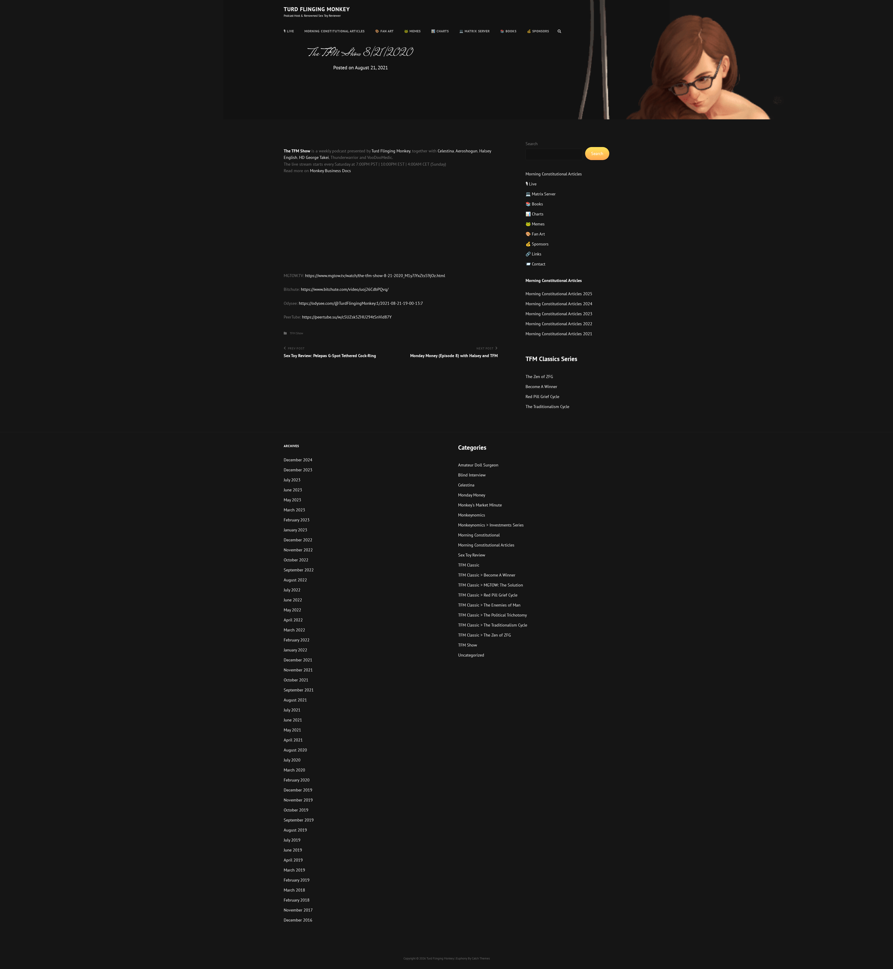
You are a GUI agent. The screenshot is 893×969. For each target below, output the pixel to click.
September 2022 (299, 570)
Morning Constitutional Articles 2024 (559, 303)
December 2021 (298, 660)
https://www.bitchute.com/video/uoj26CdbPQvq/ (344, 289)
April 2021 (293, 740)
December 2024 (298, 460)
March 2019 (294, 870)
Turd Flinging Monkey (317, 9)
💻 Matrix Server (474, 31)
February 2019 (297, 880)
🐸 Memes (412, 31)
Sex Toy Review (471, 555)
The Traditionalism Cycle (547, 406)
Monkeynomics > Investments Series (491, 525)
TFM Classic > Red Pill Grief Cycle (487, 595)
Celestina (446, 151)
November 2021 (298, 670)
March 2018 (294, 890)
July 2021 (292, 710)
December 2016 (298, 920)
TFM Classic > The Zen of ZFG (484, 635)
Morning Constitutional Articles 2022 (559, 323)
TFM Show (296, 333)
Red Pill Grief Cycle (542, 396)
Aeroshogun (466, 151)
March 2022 (294, 630)
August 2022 (295, 580)
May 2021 (292, 730)
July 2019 (292, 840)
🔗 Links (533, 254)
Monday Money (471, 495)
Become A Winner (541, 386)
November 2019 (298, 800)
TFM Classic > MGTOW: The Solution (490, 585)
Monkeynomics (471, 515)
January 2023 (295, 530)
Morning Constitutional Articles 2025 (559, 293)
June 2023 (293, 490)
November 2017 (298, 910)
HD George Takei (314, 157)
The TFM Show (297, 151)
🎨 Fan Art (384, 31)
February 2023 (297, 520)
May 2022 (292, 610)
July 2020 (292, 760)
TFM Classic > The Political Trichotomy (492, 615)
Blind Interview (472, 475)
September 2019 (299, 820)
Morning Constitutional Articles (334, 31)
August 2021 (295, 700)
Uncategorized (471, 655)
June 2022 (293, 600)
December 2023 (298, 470)
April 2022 (293, 620)
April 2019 (293, 860)
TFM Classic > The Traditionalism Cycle (492, 625)
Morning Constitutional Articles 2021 (559, 333)
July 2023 (292, 480)
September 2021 (299, 690)
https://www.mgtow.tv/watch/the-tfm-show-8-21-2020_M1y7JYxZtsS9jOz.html (375, 275)
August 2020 (295, 750)
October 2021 (296, 680)
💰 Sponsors (538, 31)
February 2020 (297, 780)
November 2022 (298, 550)
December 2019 (298, 790)
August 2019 (295, 830)
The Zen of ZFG (539, 376)
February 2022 (297, 640)
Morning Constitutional (479, 535)
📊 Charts (440, 31)
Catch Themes (481, 958)
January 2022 (295, 650)
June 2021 (293, 720)
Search (532, 143)
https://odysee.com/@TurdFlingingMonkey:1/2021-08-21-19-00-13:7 (361, 303)
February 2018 (297, 900)
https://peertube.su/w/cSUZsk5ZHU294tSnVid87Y (347, 317)
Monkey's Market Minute (480, 505)
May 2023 (292, 500)
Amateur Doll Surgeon (478, 465)
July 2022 (292, 590)
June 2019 (293, 850)
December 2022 (298, 540)
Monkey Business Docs (330, 170)
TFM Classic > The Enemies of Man (489, 605)
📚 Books (508, 31)
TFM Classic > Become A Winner (486, 575)
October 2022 (296, 560)
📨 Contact (535, 264)
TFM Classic (468, 565)
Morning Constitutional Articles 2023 (559, 313)
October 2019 (296, 810)
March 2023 (294, 510)
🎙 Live (289, 31)
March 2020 (294, 770)
